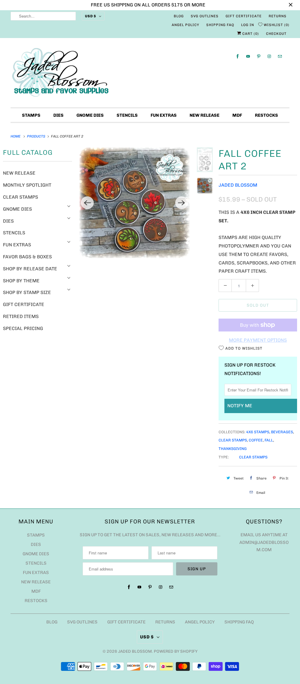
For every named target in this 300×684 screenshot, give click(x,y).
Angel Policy (185, 25)
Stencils (127, 115)
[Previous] (87, 202)
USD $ (90, 16)
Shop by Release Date (30, 268)
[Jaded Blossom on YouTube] (248, 56)
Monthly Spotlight (27, 185)
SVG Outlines (205, 16)
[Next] (181, 202)
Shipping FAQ (220, 25)
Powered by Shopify (175, 651)
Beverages (282, 432)
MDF (237, 115)
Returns (278, 16)
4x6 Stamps (257, 432)
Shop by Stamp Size (27, 292)
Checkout (276, 34)
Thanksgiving (233, 448)
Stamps (31, 115)
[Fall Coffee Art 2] (134, 202)
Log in (247, 25)
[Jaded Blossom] (150, 74)
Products (36, 136)
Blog (179, 16)
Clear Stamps (20, 197)
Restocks (266, 115)
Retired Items (21, 316)
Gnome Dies (90, 115)
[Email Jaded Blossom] (280, 56)
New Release (204, 115)
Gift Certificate (244, 16)
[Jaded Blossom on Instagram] (269, 56)
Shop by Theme (21, 280)
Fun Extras (164, 115)
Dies (58, 115)
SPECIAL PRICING (23, 328)
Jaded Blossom (238, 185)
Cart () (250, 34)
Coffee (256, 440)
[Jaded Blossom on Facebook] (237, 56)
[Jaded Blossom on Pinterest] (258, 56)
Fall (269, 440)
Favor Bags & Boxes (27, 256)
